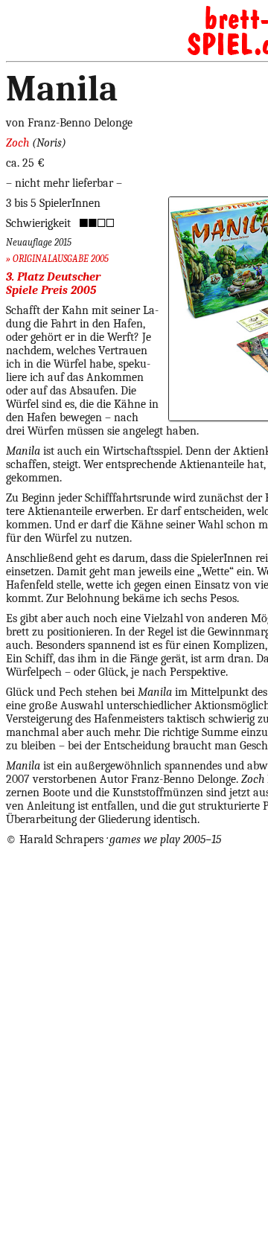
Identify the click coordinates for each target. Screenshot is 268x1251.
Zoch (17, 143)
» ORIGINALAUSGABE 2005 (57, 258)
